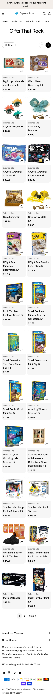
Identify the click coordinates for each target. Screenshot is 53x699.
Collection (16, 21)
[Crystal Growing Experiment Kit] (39, 153)
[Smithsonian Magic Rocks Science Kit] (14, 489)
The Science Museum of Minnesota (27, 689)
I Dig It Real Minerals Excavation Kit (11, 266)
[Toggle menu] (3, 13)
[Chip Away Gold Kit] (39, 199)
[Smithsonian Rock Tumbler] (39, 489)
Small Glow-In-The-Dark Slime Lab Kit (12, 364)
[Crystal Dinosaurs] (14, 108)
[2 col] (48, 45)
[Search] (44, 13)
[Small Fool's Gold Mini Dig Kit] (14, 391)
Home (4, 21)
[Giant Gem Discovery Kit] (39, 63)
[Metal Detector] (14, 580)
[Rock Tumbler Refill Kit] (39, 580)
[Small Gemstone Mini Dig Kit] (39, 342)
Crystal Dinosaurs (13, 126)
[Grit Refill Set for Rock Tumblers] (14, 534)
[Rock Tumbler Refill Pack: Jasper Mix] (39, 534)
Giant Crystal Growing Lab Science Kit (10, 458)
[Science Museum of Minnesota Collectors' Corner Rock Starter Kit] (39, 436)
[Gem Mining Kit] (14, 199)
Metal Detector (11, 598)
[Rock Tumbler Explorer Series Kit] (14, 293)
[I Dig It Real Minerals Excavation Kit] (14, 244)
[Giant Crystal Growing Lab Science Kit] (14, 436)
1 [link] (19, 615)
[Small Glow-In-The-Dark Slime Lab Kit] (14, 342)
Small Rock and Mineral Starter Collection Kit (36, 315)
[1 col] (41, 45)
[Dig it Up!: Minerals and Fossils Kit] (14, 63)
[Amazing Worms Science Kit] (39, 391)
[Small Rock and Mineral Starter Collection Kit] (39, 293)
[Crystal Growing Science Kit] (14, 153)
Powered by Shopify (12, 692)
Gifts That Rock (33, 21)
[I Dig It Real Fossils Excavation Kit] (39, 244)
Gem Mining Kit (11, 217)
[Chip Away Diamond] (39, 108)
